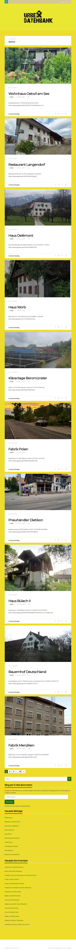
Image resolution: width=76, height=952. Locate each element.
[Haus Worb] (38, 278)
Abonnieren (9, 802)
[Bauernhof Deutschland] (38, 644)
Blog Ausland (12, 443)
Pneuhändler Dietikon (25, 520)
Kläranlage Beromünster (27, 378)
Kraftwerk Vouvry (18, 867)
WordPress (58, 948)
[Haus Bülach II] (38, 570)
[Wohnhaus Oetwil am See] (38, 65)
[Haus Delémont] (38, 207)
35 (20, 771)
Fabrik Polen (18, 449)
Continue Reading (14, 114)
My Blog (7, 948)
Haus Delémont (20, 235)
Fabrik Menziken (21, 745)
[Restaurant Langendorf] (38, 136)
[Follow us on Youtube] (63, 2)
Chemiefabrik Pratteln (17, 883)
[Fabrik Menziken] (38, 715)
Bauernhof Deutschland (27, 672)
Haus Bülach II (19, 601)
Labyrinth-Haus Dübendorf (18, 904)
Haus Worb (17, 307)
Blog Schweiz (12, 87)
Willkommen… (9, 817)
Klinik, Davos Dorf (24, 924)
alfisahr (69, 948)
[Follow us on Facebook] (60, 2)
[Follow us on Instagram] (66, 2)
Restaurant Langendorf (26, 164)
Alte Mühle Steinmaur (15, 871)
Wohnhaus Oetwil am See (28, 94)
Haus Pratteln (14, 879)
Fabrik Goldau (17, 891)
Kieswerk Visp (14, 908)
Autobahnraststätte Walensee (22, 887)
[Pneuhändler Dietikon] (38, 492)
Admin (11, 97)
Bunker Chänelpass (17, 920)
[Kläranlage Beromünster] (38, 350)
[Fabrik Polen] (38, 421)
